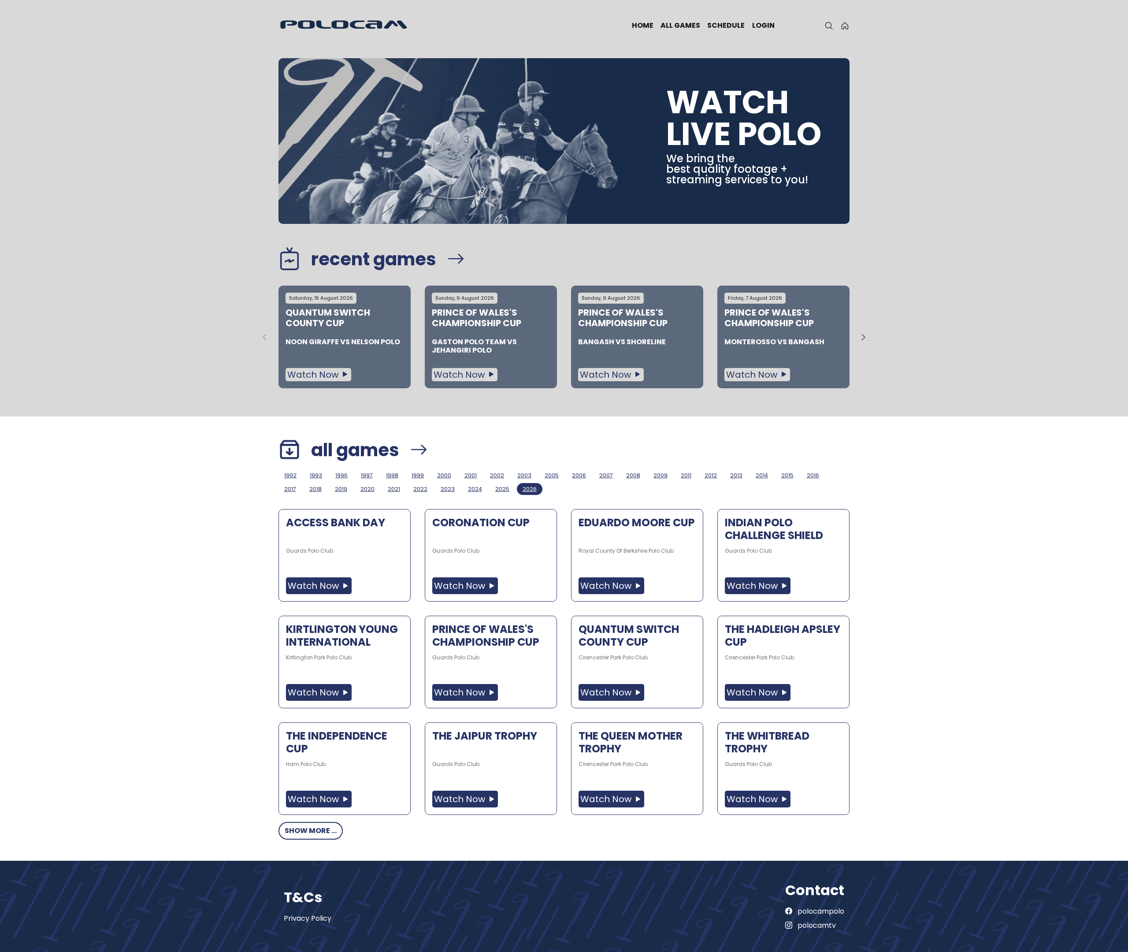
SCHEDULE (726, 25)
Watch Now (314, 374)
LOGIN (763, 25)
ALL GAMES (680, 25)
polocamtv (816, 925)
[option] (344, 337)
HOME (642, 25)
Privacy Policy (307, 918)
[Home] (845, 25)
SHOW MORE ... (311, 831)
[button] (863, 337)
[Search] (828, 25)
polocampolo (820, 911)
